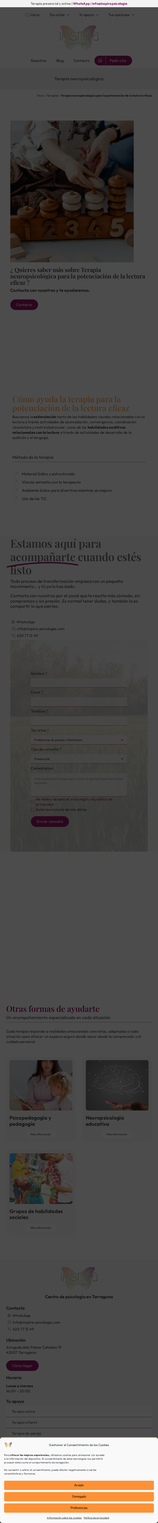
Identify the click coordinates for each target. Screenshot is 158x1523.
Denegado (79, 1496)
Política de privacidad (96, 1517)
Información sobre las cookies (64, 1517)
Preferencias (79, 1508)
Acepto (79, 1485)
